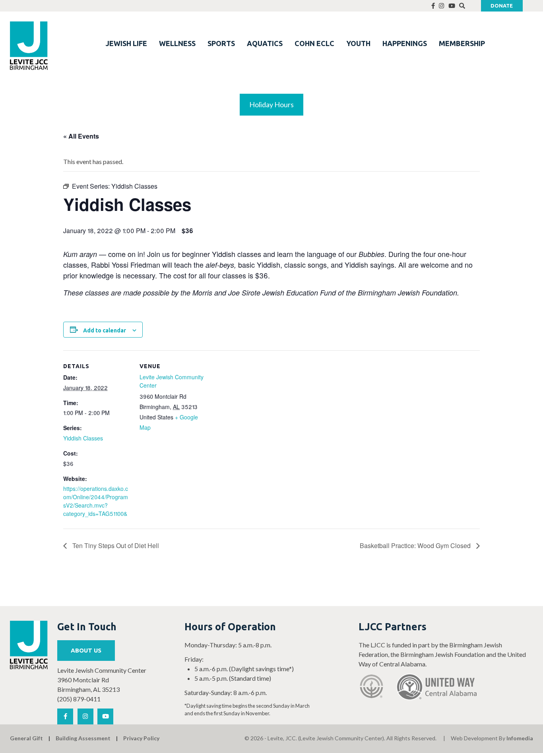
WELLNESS (177, 43)
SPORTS (221, 43)
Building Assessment (83, 738)
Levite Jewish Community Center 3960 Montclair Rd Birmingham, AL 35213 (101, 679)
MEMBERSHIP (462, 43)
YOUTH (358, 43)
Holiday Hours (271, 104)
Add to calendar (104, 330)
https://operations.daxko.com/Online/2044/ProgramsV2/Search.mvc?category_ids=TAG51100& (95, 501)
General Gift (26, 738)
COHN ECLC (314, 43)
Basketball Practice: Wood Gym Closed (416, 545)
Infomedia (519, 738)
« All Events (81, 136)
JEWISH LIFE (126, 43)
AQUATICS (265, 43)
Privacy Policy (141, 738)
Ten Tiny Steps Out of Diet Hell (115, 545)
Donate (502, 5)
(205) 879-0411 (79, 699)
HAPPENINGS (404, 43)
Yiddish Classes (83, 438)
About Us (86, 650)
